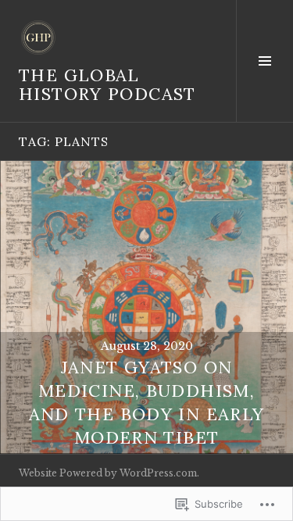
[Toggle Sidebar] (264, 61)
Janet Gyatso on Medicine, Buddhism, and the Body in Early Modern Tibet (147, 402)
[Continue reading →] (146, 307)
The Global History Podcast (107, 84)
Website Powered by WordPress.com (108, 473)
